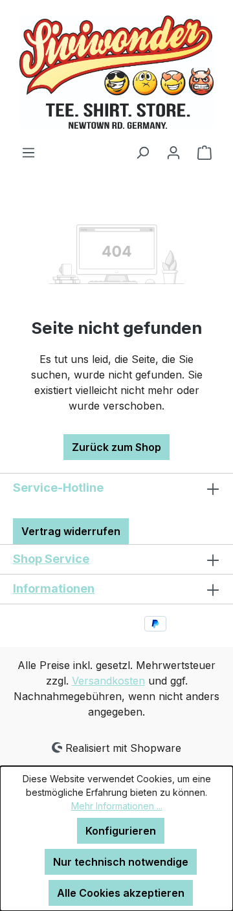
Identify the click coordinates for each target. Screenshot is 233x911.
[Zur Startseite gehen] (116, 72)
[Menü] (28, 152)
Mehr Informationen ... (116, 805)
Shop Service (51, 558)
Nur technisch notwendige (120, 861)
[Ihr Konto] (173, 152)
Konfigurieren (120, 830)
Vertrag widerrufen (70, 531)
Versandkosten (108, 680)
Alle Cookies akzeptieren (120, 892)
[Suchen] (142, 152)
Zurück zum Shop (116, 447)
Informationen (53, 588)
